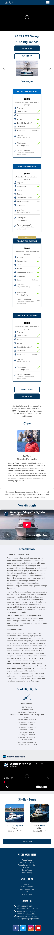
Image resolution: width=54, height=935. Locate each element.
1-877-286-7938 (32, 909)
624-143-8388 (30, 914)
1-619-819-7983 (26, 906)
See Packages (27, 389)
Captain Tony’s (27, 870)
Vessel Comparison (27, 889)
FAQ (27, 892)
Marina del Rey (27, 872)
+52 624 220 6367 (31, 916)
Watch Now (27, 56)
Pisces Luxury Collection (27, 865)
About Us (27, 884)
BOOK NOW (27, 48)
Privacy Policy (27, 894)
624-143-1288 (30, 911)
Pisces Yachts (27, 860)
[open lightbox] (27, 68)
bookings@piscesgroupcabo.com (27, 919)
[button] (48, 2)
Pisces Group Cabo (27, 862)
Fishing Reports (27, 887)
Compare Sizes (27, 841)
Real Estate (27, 867)
